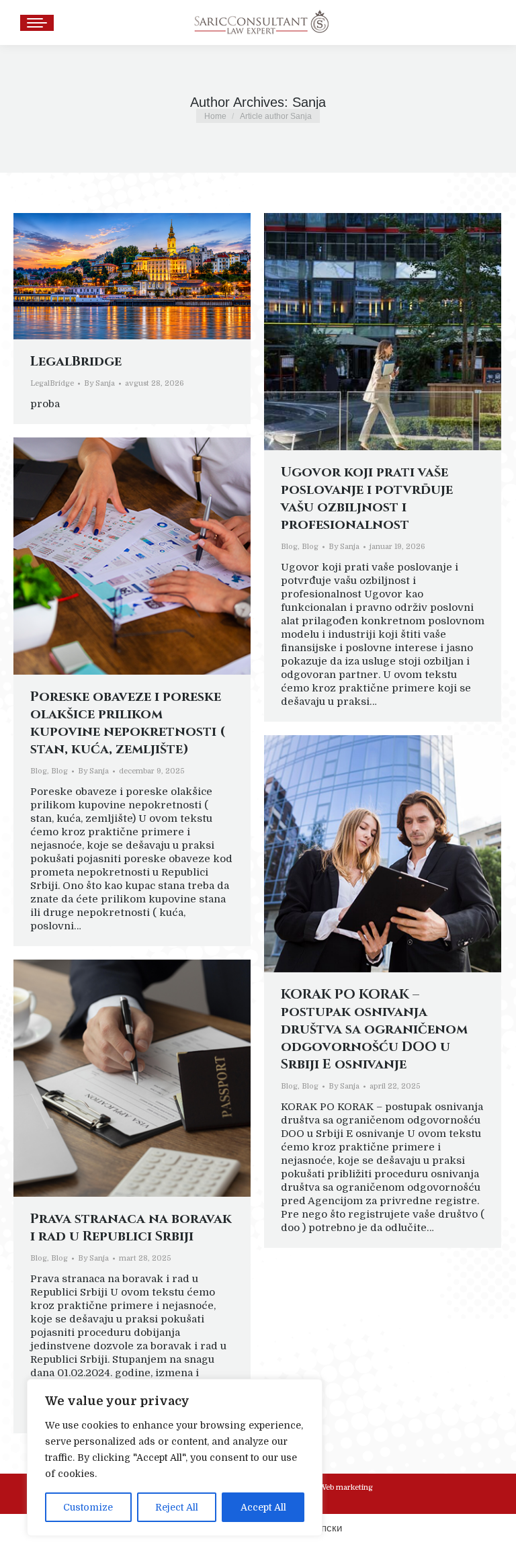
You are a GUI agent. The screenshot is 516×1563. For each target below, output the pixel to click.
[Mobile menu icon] (37, 23)
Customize (88, 1507)
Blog (289, 546)
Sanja (309, 102)
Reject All (176, 1507)
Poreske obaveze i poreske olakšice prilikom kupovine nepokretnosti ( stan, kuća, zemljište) (128, 722)
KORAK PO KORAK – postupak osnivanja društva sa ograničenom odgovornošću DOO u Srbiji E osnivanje (374, 1029)
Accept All (263, 1507)
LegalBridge (76, 361)
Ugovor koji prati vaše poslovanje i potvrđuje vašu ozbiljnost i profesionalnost (367, 498)
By (99, 383)
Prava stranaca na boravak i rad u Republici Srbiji (131, 1227)
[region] (174, 1457)
